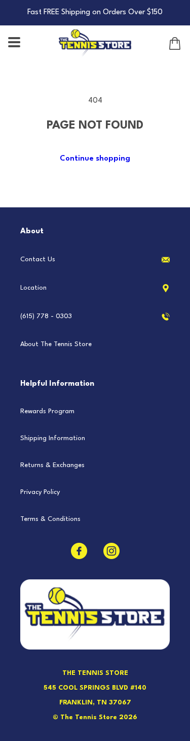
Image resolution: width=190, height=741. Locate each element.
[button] (15, 43)
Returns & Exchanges (52, 465)
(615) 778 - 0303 (46, 316)
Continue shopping (95, 159)
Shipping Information (52, 438)
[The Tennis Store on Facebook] (79, 551)
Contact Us (37, 259)
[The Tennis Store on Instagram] (111, 551)
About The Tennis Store (56, 344)
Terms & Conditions (50, 519)
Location (33, 288)
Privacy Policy (40, 492)
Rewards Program (47, 411)
